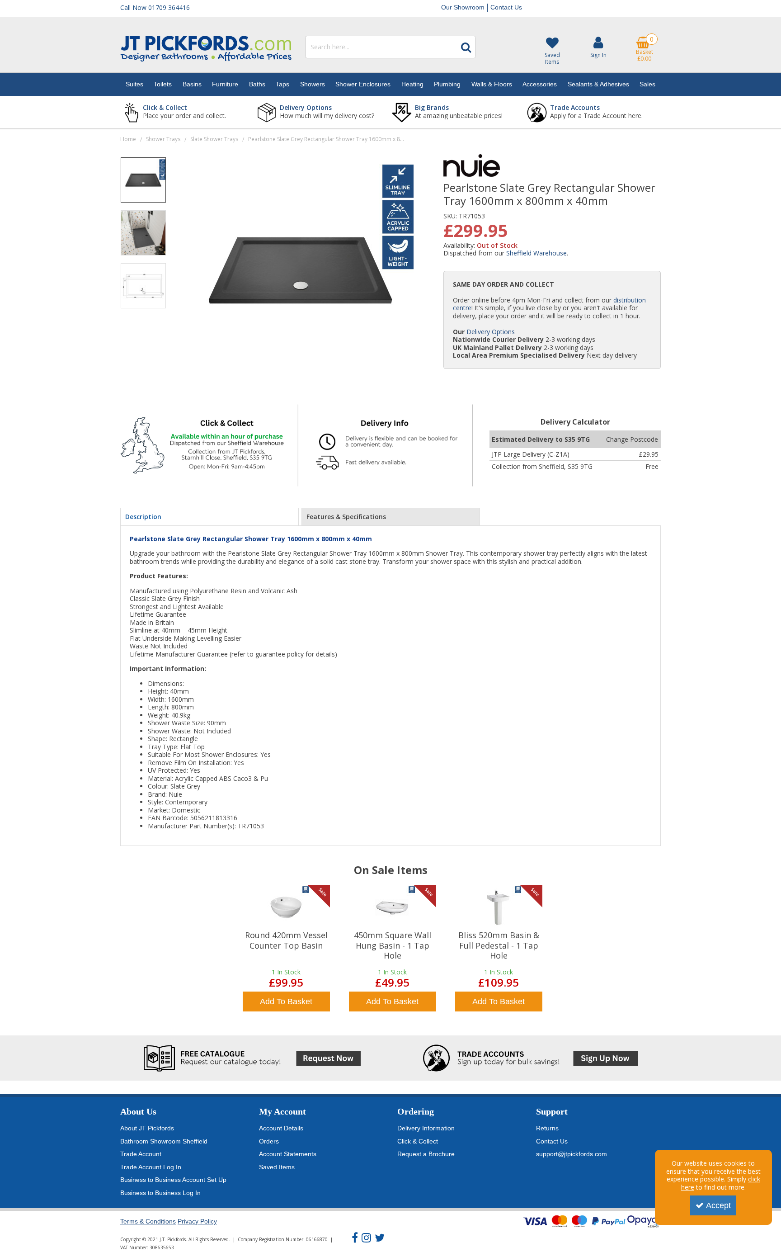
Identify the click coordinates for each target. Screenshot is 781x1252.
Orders (269, 1141)
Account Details (281, 1128)
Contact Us (506, 7)
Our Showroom (463, 7)
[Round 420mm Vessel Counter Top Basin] (286, 907)
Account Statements (287, 1154)
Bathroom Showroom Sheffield (163, 1141)
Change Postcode (632, 439)
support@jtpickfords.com (571, 1154)
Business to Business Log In (160, 1192)
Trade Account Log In (150, 1167)
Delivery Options (490, 331)
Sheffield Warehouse (536, 253)
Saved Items (277, 1167)
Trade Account (140, 1154)
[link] (354, 1238)
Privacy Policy (197, 1221)
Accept (718, 1205)
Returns (547, 1128)
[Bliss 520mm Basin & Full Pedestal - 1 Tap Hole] (498, 907)
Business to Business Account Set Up (173, 1179)
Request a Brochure (426, 1154)
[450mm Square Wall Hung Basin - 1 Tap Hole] (392, 907)
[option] (143, 183)
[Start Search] (466, 47)
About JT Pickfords (147, 1128)
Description (143, 516)
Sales (647, 84)
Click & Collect (417, 1141)
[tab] (209, 517)
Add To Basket (286, 1001)
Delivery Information (426, 1128)
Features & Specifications (346, 516)
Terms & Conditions (148, 1221)
